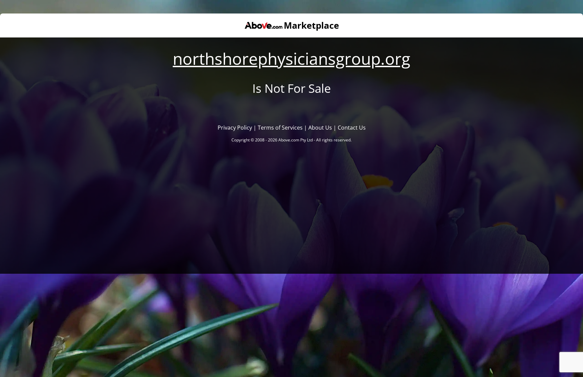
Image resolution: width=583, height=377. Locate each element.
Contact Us (352, 127)
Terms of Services (280, 127)
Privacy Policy (235, 127)
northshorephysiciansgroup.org (291, 59)
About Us (320, 127)
